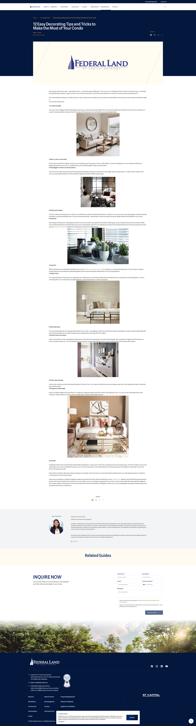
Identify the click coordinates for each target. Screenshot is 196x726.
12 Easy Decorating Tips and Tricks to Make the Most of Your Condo (74, 18)
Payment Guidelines (67, 701)
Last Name (145, 574)
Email (119, 581)
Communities (64, 7)
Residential (54, 7)
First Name (121, 574)
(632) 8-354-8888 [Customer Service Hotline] (44, 688)
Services (115, 7)
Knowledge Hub (105, 7)
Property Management (151, 1)
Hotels (30, 716)
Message (120, 588)
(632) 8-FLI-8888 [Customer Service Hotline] (44, 690)
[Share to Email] (158, 35)
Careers (47, 706)
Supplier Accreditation (68, 706)
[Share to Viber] (155, 35)
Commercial (75, 7)
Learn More (61, 721)
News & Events (95, 7)
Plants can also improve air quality (94, 269)
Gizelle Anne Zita (78, 517)
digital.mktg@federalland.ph (39, 682)
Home (35, 18)
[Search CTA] (165, 6)
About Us (46, 7)
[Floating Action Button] (191, 721)
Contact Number (147, 581)
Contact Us (164, 1)
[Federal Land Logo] (44, 662)
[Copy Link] (162, 35)
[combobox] (144, 584)
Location (84, 7)
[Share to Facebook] (151, 35)
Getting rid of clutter (60, 227)
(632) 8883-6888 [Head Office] (40, 686)
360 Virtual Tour (49, 711)
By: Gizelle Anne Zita (39, 35)
